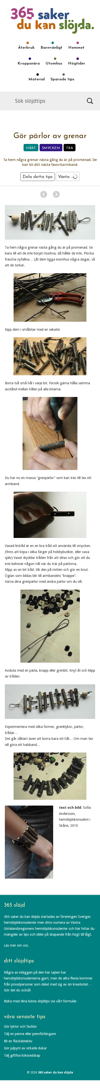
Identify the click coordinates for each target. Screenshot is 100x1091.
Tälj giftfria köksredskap (22, 1055)
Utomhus (54, 64)
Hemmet (76, 48)
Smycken (51, 148)
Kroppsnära (28, 64)
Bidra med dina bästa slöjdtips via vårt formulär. (40, 1001)
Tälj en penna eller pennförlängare (30, 1034)
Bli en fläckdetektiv (18, 1041)
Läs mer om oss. (16, 945)
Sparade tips (62, 79)
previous (43, 194)
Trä (69, 148)
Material (36, 79)
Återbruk (26, 48)
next (56, 194)
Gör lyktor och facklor (20, 1026)
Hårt (31, 148)
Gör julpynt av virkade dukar (25, 1048)
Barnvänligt (51, 48)
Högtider (76, 64)
